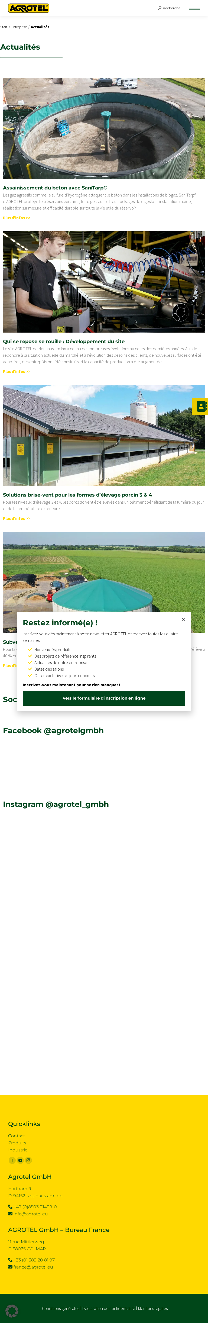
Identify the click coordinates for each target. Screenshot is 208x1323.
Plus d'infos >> (17, 217)
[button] (100, 5)
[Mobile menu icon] (194, 8)
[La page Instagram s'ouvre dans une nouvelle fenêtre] (28, 1160)
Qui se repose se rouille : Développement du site (64, 342)
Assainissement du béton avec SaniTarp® (55, 188)
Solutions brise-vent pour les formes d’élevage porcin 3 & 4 (77, 495)
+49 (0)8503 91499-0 (35, 1206)
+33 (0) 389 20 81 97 (34, 1260)
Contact (16, 1135)
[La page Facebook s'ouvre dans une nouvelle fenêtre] (12, 1160)
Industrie (18, 1150)
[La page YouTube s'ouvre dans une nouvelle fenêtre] (20, 1160)
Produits (17, 1142)
